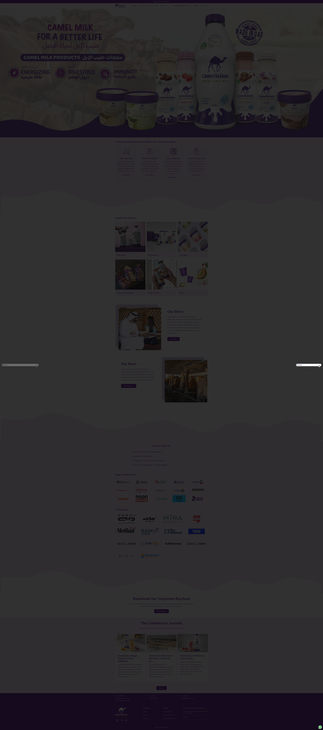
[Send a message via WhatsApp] (320, 727)
